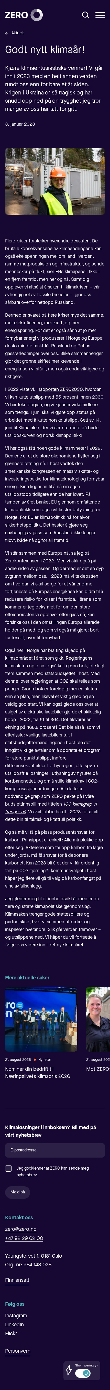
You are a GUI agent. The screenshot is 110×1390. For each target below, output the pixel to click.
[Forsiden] (24, 15)
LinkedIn (14, 1325)
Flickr (11, 1333)
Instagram (16, 1316)
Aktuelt (18, 33)
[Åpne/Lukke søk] (86, 15)
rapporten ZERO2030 (61, 389)
